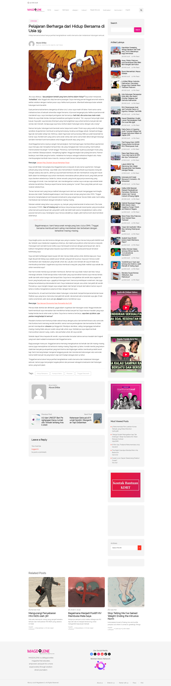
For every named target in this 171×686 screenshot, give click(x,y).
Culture (84, 10)
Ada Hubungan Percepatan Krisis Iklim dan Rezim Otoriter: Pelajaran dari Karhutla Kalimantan (131, 97)
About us (100, 683)
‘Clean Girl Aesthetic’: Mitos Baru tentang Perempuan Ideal (131, 229)
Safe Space (65, 10)
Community (117, 10)
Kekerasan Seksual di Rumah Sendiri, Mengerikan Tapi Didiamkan (81, 420)
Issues (56, 10)
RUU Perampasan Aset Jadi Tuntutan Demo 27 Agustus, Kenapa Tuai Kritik (131, 109)
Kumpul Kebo (57, 373)
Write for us (111, 683)
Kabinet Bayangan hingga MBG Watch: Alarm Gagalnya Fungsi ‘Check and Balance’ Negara (131, 206)
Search (114, 23)
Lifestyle (74, 10)
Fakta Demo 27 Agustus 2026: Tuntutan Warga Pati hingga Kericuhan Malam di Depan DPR (131, 132)
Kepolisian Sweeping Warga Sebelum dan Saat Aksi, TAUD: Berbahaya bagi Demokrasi (131, 50)
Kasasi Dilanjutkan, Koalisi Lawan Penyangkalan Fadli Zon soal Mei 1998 (131, 120)
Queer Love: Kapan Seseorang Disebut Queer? (125, 459)
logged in (35, 449)
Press (134, 683)
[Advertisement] (126, 520)
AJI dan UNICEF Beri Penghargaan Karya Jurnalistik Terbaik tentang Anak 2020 (52, 421)
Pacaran (69, 373)
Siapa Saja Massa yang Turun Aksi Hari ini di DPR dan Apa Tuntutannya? (131, 155)
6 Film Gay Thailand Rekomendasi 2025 (126, 445)
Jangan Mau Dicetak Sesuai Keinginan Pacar (53, 163)
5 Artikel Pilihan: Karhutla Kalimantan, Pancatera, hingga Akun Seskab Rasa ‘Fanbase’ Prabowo (131, 84)
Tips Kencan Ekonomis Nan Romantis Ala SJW (54, 303)
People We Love (95, 10)
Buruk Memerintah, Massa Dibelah (131, 72)
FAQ (142, 683)
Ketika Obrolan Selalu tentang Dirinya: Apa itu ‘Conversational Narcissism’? (130, 252)
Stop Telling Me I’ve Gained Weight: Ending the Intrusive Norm (123, 616)
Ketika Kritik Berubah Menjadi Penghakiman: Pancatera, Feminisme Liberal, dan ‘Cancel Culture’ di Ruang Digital (130, 192)
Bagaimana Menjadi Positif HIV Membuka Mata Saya (84, 614)
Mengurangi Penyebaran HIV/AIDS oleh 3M (42, 614)
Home (49, 10)
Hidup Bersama (42, 373)
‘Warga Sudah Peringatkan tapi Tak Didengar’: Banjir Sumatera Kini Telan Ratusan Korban (125, 437)
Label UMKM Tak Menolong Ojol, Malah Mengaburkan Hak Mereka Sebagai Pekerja (131, 167)
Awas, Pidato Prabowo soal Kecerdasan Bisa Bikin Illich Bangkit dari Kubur (131, 62)
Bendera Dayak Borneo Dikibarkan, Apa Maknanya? (130, 275)
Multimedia (106, 10)
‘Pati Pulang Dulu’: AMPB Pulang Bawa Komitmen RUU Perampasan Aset (130, 144)
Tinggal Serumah (83, 373)
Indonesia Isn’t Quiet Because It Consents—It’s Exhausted (131, 179)
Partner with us (123, 683)
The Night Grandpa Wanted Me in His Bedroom (125, 451)
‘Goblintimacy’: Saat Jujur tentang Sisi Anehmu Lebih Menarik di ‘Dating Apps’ (131, 264)
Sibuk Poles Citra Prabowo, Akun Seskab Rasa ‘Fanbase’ (131, 218)
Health (31, 627)
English (128, 10)
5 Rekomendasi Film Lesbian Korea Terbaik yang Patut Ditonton (124, 428)
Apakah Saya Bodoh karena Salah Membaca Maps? (130, 240)
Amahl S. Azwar (76, 610)
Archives (114, 543)
